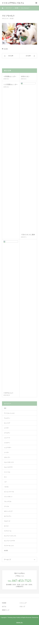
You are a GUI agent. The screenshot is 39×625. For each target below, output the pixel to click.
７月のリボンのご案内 (28, 234)
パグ (5, 482)
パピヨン (6, 486)
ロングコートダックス (10, 536)
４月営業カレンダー (10, 76)
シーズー (6, 452)
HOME (4, 603)
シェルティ (7, 442)
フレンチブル (7, 501)
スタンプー (7, 457)
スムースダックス (9, 462)
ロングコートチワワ (9, 540)
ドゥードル (7, 472)
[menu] (36, 3)
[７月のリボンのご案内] (28, 157)
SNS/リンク (5, 610)
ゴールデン (7, 433)
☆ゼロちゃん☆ (8, 393)
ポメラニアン (7, 516)
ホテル (4, 606)
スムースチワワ (8, 467)
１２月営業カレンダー (11, 84)
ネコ (5, 477)
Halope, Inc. (19, 622)
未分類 (11, 18)
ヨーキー (6, 526)
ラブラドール (7, 531)
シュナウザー (7, 447)
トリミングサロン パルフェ (13, 3)
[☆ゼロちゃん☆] (11, 315)
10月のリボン (25, 76)
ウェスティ (7, 418)
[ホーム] (2, 8)
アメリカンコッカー (9, 413)
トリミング (23, 603)
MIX (5, 408)
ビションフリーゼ (9, 491)
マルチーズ (7, 521)
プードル (6, 506)
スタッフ (22, 606)
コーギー (6, 428)
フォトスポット (8, 496)
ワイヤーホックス (9, 545)
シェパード (7, 437)
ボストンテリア (8, 511)
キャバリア (7, 423)
